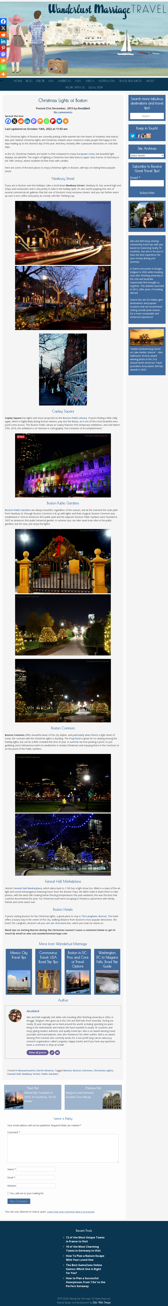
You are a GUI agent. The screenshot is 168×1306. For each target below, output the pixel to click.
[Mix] (40, 121)
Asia (78, 81)
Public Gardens (49, 1073)
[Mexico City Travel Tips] (18, 981)
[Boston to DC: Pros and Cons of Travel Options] (77, 981)
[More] (66, 121)
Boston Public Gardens (18, 510)
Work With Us (75, 87)
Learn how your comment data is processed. (71, 1211)
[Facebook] (8, 121)
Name (11, 1169)
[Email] (57, 1052)
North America (45, 1070)
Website (11, 1185)
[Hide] (1, 80)
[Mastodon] (34, 121)
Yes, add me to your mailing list (26, 1193)
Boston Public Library (75, 417)
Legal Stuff (96, 87)
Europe (40, 81)
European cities (85, 153)
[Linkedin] (27, 121)
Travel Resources (130, 81)
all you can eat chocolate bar (54, 923)
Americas (64, 81)
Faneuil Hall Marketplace (28, 888)
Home (18, 81)
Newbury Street (31, 1073)
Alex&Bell (33, 1011)
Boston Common (82, 1070)
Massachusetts (26, 1070)
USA (51, 81)
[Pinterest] (3, 48)
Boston (67, 1070)
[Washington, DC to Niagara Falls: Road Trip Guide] (107, 981)
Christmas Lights (103, 1070)
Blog (29, 81)
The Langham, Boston (94, 916)
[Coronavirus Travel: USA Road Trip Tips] (48, 981)
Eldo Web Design (102, 1302)
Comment (13, 1132)
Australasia (106, 81)
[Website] (52, 1052)
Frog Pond (75, 738)
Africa (89, 81)
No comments (63, 112)
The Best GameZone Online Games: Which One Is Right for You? (84, 1269)
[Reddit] (21, 121)
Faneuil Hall (14, 1073)
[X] (14, 121)
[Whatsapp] (46, 121)
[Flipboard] (53, 121)
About (150, 81)
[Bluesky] (59, 121)
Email (11, 1177)
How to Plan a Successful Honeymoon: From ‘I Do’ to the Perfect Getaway (85, 1282)
